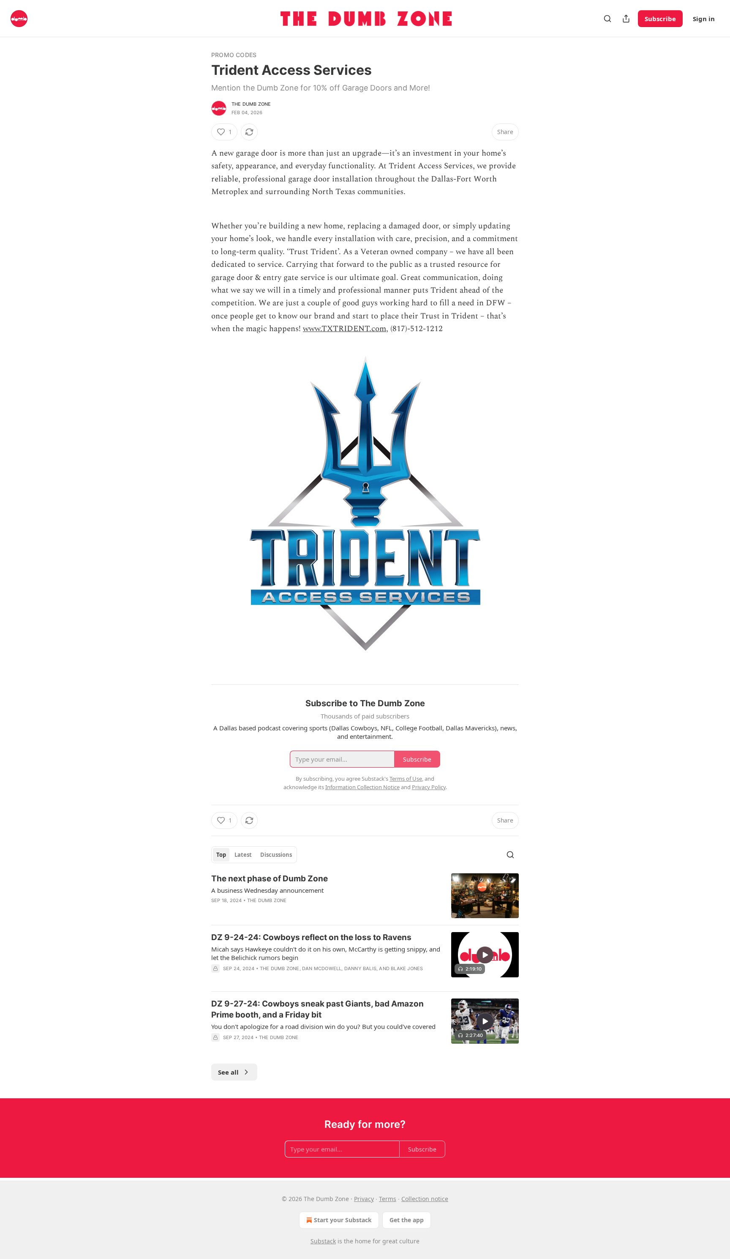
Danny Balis (360, 968)
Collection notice (424, 1199)
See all (228, 1072)
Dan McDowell (321, 968)
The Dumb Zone (251, 104)
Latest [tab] (243, 855)
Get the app (407, 1220)
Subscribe (660, 18)
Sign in (704, 18)
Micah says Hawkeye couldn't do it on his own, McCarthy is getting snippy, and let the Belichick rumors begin (325, 953)
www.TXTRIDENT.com (344, 329)
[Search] (607, 18)
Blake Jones (407, 968)
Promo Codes (233, 54)
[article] (365, 896)
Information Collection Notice (362, 787)
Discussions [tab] (276, 855)
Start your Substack (343, 1220)
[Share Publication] (626, 18)
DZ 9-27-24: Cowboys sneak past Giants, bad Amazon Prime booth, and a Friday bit (317, 1009)
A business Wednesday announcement (267, 890)
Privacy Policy (429, 787)
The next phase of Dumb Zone (269, 878)
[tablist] (254, 854)
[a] (485, 954)
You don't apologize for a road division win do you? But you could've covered (323, 1026)
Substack (323, 1241)
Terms (387, 1199)
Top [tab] (221, 855)
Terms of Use (406, 778)
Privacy (364, 1199)
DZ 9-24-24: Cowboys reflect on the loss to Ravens (311, 937)
